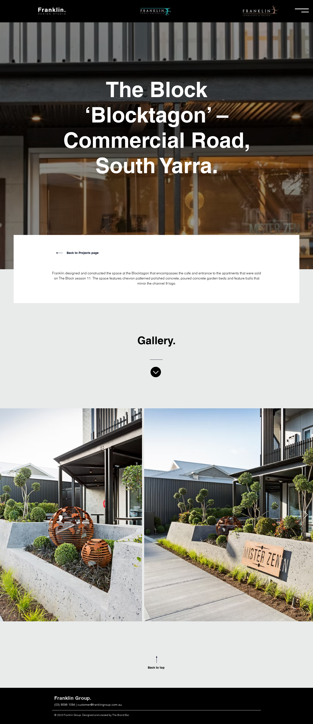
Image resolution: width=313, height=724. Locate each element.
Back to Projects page (83, 253)
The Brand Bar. (120, 715)
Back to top (156, 667)
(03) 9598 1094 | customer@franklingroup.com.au (88, 705)
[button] (302, 10)
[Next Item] (305, 515)
